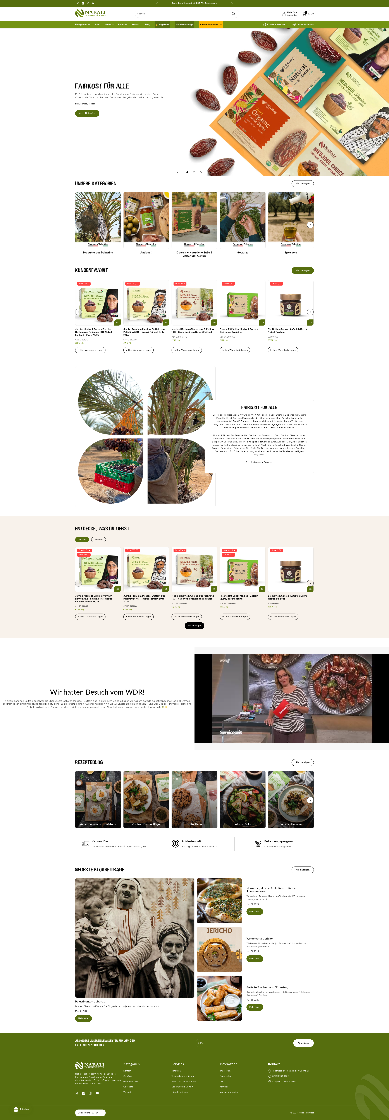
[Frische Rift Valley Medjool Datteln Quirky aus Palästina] (242, 303)
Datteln (127, 1071)
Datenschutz (226, 1076)
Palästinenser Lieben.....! (90, 1001)
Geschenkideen (131, 1081)
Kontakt (224, 1087)
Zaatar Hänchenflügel (146, 824)
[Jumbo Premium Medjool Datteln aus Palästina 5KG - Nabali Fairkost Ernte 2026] (146, 303)
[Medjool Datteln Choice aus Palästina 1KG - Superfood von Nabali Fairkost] (194, 303)
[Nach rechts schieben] (310, 225)
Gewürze (127, 1076)
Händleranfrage (180, 1092)
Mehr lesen (83, 1018)
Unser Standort (305, 24)
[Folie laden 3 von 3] (200, 172)
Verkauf (127, 1092)
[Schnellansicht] (117, 322)
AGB (222, 1081)
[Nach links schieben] (78, 225)
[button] (308, 13)
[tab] (82, 539)
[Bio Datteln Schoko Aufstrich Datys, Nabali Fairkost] (290, 303)
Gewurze (98, 540)
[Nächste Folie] (232, 3)
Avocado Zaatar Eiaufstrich (98, 824)
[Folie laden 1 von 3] (187, 172)
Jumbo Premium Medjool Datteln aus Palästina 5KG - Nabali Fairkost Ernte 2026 (144, 332)
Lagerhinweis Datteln (182, 1087)
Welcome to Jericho (259, 938)
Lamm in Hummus (291, 824)
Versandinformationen (183, 1076)
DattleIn (82, 540)
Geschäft (128, 1087)
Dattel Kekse (194, 824)
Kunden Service (276, 24)
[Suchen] (233, 14)
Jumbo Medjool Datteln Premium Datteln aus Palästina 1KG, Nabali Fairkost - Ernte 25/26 (93, 332)
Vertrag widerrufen (229, 1092)
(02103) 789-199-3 (280, 1076)
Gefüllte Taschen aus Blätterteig (267, 987)
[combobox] (187, 14)
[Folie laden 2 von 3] (194, 172)
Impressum (225, 1071)
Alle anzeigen (194, 626)
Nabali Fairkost (306, 1113)
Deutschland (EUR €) (88, 1113)
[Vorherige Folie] (157, 3)
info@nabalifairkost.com (284, 1081)
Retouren (176, 1071)
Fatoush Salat (243, 824)
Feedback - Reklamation (184, 1081)
